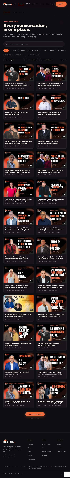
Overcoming (34, 50)
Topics (21, 12)
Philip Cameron (46, 444)
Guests (14, 12)
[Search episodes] (53, 4)
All (6, 50)
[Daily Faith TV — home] (7, 4)
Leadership (19, 55)
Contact (44, 455)
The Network (31, 459)
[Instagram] (14, 456)
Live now (30, 444)
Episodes (6, 12)
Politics (61, 50)
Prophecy (23, 50)
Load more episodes (35, 414)
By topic (30, 455)
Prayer (44, 50)
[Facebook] (10, 456)
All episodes (31, 448)
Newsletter (60, 448)
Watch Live (60, 4)
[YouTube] (5, 456)
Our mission (45, 448)
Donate (59, 444)
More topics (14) (33, 55)
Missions (8, 55)
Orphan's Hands (46, 451)
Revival (13, 50)
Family (52, 50)
